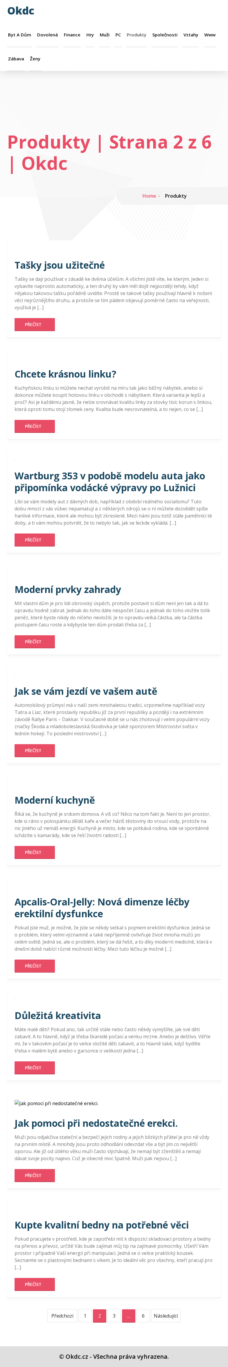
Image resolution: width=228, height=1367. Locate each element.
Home (149, 196)
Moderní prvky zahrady (68, 589)
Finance (72, 35)
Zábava (16, 59)
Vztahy (190, 35)
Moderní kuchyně (55, 800)
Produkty (136, 35)
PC (118, 35)
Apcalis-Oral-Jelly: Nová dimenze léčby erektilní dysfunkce (102, 907)
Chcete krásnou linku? (65, 373)
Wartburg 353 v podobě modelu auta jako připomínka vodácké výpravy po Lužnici (110, 481)
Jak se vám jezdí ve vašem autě (86, 691)
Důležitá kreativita (58, 1015)
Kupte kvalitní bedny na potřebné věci (102, 1224)
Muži (105, 35)
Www (210, 35)
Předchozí (62, 1316)
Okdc (20, 10)
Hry (90, 35)
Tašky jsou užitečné (60, 265)
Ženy (35, 59)
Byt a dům (19, 35)
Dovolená (47, 35)
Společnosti (165, 35)
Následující (166, 1316)
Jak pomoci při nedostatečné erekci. (96, 1123)
